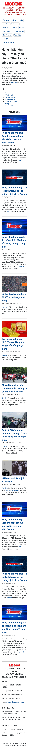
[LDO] (14, 123)
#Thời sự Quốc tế (11, 101)
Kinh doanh (15, 24)
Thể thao (6, 24)
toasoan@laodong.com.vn (15, 702)
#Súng (7, 104)
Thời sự (14, 27)
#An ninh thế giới (10, 97)
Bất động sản (7, 35)
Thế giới (5, 39)
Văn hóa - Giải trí (18, 31)
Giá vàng (4, 355)
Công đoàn (6, 31)
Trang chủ (6, 20)
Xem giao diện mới (9, 42)
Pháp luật (6, 27)
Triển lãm (5, 488)
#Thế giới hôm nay (11, 106)
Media (21, 20)
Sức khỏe (17, 35)
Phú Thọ (4, 307)
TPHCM (4, 446)
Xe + (12, 39)
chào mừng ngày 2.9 (12, 490)
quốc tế (14, 82)
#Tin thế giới (9, 95)
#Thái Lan (8, 93)
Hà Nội (4, 398)
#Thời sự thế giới (10, 99)
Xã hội (14, 20)
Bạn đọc (22, 27)
